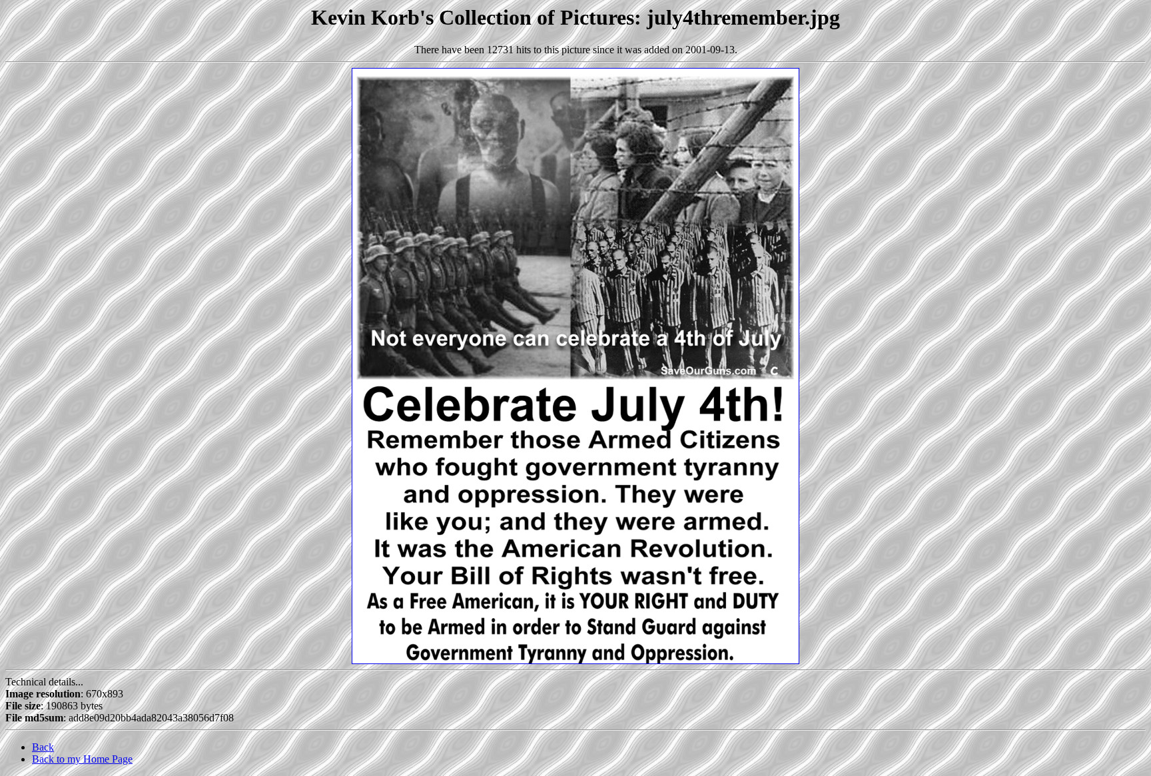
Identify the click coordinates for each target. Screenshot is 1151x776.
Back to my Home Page (82, 759)
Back (43, 747)
